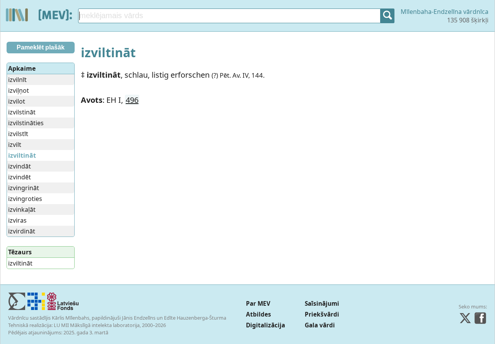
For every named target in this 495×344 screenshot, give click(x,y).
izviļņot (18, 90)
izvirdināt (21, 231)
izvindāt (19, 166)
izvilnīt (17, 79)
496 (132, 100)
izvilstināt (22, 112)
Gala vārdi (320, 325)
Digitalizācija (265, 325)
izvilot (16, 101)
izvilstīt (18, 133)
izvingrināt (23, 188)
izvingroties (25, 198)
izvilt (14, 144)
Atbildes (258, 314)
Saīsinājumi (322, 304)
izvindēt (19, 177)
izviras (17, 220)
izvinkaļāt (22, 209)
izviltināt (20, 263)
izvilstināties (26, 123)
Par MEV (258, 304)
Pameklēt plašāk (41, 47)
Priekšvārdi (322, 314)
